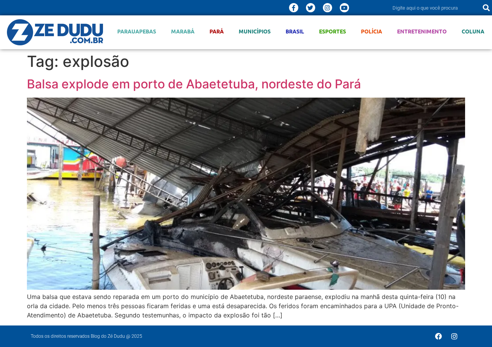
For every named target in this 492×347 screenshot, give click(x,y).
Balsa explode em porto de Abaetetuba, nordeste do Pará (194, 83)
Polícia (371, 31)
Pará (216, 31)
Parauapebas (136, 31)
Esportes (332, 31)
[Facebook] (438, 336)
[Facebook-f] (293, 7)
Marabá (182, 31)
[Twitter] (310, 7)
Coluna (473, 31)
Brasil (295, 31)
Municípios (255, 31)
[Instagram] (327, 7)
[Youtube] (344, 7)
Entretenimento (422, 31)
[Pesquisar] (486, 7)
